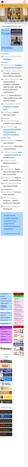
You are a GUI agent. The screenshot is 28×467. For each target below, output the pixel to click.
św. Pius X (3, 315)
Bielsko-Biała (20, 318)
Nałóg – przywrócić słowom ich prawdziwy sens (12, 154)
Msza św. (16, 299)
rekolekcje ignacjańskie (4, 306)
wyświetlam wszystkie (19, 296)
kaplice (3, 296)
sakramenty (3, 298)
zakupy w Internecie (5, 334)
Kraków (18, 301)
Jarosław (19, 313)
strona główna (4, 293)
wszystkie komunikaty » (18, 326)
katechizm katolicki (5, 317)
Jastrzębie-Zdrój (18, 323)
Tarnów (18, 304)
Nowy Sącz (19, 309)
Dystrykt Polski (4, 323)
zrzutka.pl (3, 336)
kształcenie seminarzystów (4, 339)
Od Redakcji (7, 59)
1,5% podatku (4, 331)
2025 (16, 26)
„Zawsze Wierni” (4, 303)
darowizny (3, 329)
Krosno (18, 298)
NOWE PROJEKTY (5, 342)
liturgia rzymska (4, 320)
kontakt (2, 309)
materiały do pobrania (6, 301)
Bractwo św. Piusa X (5, 312)
